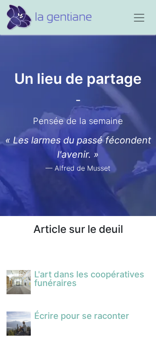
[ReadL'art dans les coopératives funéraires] (18, 282)
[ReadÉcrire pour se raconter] (18, 324)
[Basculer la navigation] (139, 17)
